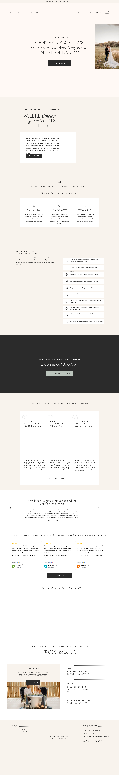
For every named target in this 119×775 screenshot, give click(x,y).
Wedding (70, 668)
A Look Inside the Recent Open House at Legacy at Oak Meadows (79, 702)
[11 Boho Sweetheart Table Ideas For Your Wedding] (33, 695)
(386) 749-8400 (87, 737)
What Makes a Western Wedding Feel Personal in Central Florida (79, 673)
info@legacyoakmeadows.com (101, 736)
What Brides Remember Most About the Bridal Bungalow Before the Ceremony (78, 688)
